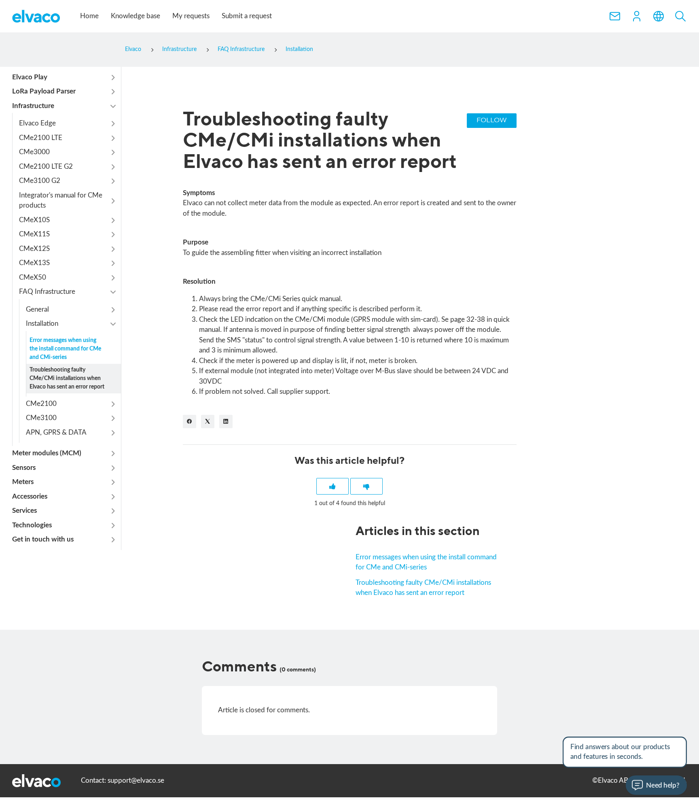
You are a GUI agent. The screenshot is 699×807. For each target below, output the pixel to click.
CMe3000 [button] (34, 152)
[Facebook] (189, 421)
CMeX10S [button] (34, 220)
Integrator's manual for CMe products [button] (60, 200)
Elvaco (133, 49)
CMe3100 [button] (41, 418)
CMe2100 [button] (41, 403)
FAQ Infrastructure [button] (47, 292)
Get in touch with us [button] (43, 539)
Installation (299, 49)
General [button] (37, 309)
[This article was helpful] (332, 486)
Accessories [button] (29, 496)
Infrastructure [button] (33, 105)
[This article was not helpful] (366, 486)
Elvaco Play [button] (29, 77)
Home (89, 16)
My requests (191, 16)
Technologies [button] (32, 525)
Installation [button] (42, 324)
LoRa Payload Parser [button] (44, 91)
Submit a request (247, 16)
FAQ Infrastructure (241, 49)
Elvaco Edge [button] (37, 123)
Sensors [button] (24, 467)
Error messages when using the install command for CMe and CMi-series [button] (65, 349)
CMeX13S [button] (34, 263)
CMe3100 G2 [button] (39, 181)
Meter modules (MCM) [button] (46, 453)
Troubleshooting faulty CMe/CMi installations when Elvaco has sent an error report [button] (67, 378)
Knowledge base (135, 16)
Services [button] (24, 511)
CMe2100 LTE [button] (40, 137)
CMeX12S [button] (34, 248)
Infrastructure (179, 49)
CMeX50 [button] (32, 277)
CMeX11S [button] (34, 234)
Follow (492, 120)
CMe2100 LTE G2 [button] (46, 166)
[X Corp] (207, 421)
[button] (636, 16)
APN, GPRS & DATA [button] (56, 432)
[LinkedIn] (226, 421)
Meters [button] (23, 482)
